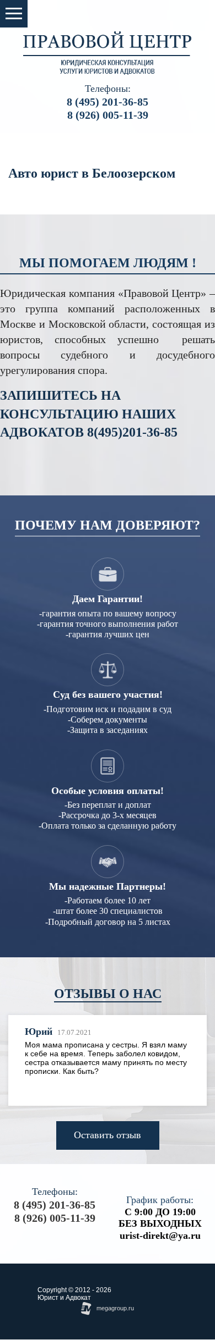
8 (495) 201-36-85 (107, 102)
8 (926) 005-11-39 (107, 115)
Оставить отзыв (107, 1134)
